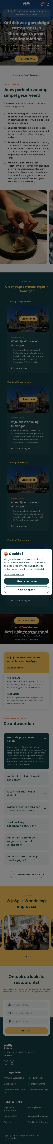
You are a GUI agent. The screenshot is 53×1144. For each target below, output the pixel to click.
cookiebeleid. (38, 569)
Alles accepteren (26, 581)
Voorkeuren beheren (14, 574)
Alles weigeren (26, 589)
